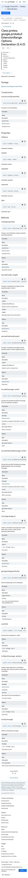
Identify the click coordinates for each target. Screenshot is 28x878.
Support (3, 817)
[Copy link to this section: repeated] (9, 169)
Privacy (11, 862)
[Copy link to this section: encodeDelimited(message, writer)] (2, 453)
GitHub (3, 829)
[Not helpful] (13, 23)
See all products (5, 800)
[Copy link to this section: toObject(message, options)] (23, 656)
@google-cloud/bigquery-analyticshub (11, 86)
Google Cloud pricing (6, 803)
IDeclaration (6, 123)
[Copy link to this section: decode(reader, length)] (19, 275)
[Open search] (17, 2)
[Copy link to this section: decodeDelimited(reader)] (21, 336)
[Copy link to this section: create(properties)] (16, 222)
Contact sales (4, 808)
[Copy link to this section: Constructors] (14, 93)
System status (4, 822)
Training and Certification (7, 839)
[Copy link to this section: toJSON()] (9, 624)
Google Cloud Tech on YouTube (8, 856)
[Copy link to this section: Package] (10, 83)
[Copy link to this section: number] (8, 153)
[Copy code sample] (25, 101)
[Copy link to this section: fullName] (9, 137)
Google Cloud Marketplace (7, 805)
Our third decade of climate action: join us (12, 867)
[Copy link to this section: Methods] (11, 218)
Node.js (23, 7)
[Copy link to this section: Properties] (12, 133)
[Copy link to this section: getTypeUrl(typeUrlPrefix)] (20, 571)
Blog (2, 846)
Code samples (4, 834)
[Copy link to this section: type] (6, 200)
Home (2, 18)
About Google (4, 862)
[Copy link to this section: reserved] (9, 185)
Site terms (17, 862)
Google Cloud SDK (11, 7)
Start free (5, 13)
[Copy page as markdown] (8, 48)
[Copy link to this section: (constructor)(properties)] (20, 97)
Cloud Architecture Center (7, 837)
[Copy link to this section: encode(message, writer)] (20, 390)
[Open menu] (2, 2)
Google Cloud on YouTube (7, 853)
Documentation (9, 18)
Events (3, 848)
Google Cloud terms (7, 864)
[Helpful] (11, 23)
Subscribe (23, 870)
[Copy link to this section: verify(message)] (14, 720)
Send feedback (7, 26)
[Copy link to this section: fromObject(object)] (17, 516)
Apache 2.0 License (5, 787)
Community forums (6, 815)
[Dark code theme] (22, 101)
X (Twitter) (4, 851)
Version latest (7, 73)
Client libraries (12, 9)
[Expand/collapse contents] (10, 52)
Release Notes (4, 820)
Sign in (24, 2)
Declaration (5, 267)
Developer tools (18, 18)
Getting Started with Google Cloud (9, 832)
